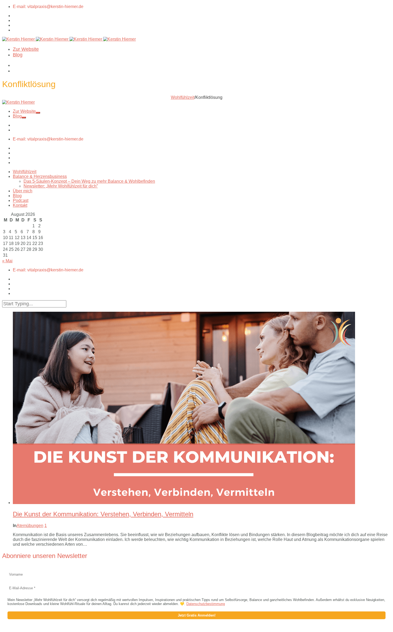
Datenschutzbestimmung (205, 604)
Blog (17, 54)
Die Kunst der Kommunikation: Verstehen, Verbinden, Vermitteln (103, 514)
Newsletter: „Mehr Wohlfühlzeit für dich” (61, 186)
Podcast (20, 200)
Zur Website (26, 49)
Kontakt (20, 205)
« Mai (7, 261)
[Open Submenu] (38, 113)
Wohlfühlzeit (182, 97)
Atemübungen (30, 525)
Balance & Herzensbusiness (40, 176)
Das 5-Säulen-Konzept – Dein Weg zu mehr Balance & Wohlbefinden (89, 181)
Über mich (22, 191)
